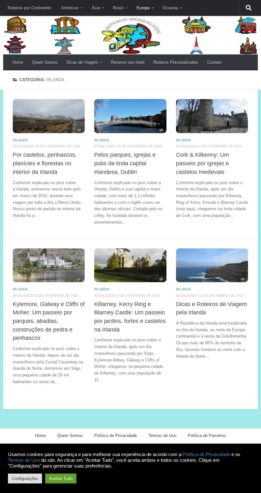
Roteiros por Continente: (30, 7)
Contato (214, 62)
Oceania (170, 7)
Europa (143, 7)
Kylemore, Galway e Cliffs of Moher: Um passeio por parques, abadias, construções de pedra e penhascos (49, 321)
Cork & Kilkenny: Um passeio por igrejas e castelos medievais (202, 163)
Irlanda (20, 140)
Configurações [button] (25, 478)
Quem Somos (45, 62)
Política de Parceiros (207, 435)
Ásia (96, 7)
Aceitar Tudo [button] (61, 478)
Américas (70, 7)
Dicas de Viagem (82, 62)
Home (17, 62)
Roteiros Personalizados (175, 62)
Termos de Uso (162, 435)
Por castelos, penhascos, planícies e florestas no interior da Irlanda (45, 163)
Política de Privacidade (115, 435)
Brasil (118, 7)
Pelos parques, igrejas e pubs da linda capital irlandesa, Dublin (125, 163)
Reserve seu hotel (128, 62)
